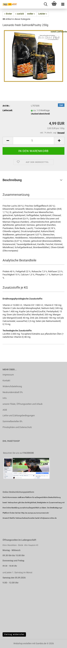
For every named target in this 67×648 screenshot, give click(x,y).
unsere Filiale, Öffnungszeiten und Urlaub (22, 404)
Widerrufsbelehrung (12, 386)
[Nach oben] (57, 643)
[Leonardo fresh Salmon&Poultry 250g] (33, 56)
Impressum (8, 374)
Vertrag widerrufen (14, 634)
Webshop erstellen (22, 643)
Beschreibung (12, 180)
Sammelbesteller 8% (13, 421)
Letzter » (42, 13)
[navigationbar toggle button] (62, 4)
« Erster (8, 13)
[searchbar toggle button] (45, 4)
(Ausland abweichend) (40, 114)
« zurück (19, 13)
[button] (8, 141)
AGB (5, 410)
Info (5, 398)
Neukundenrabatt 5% (13, 392)
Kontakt (6, 380)
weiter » (31, 13)
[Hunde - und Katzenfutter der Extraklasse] (8, 4)
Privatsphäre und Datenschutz (17, 427)
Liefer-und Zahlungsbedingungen (19, 415)
